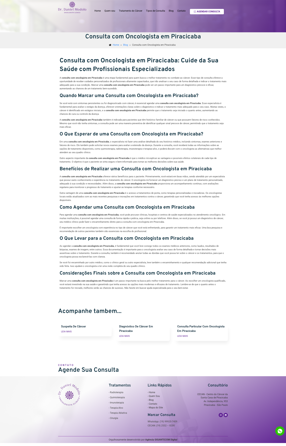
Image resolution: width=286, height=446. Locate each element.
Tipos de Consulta (155, 10)
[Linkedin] (226, 415)
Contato (181, 10)
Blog (171, 10)
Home (97, 10)
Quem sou (109, 10)
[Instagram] (221, 415)
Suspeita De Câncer (73, 326)
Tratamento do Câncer (130, 10)
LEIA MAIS (66, 332)
